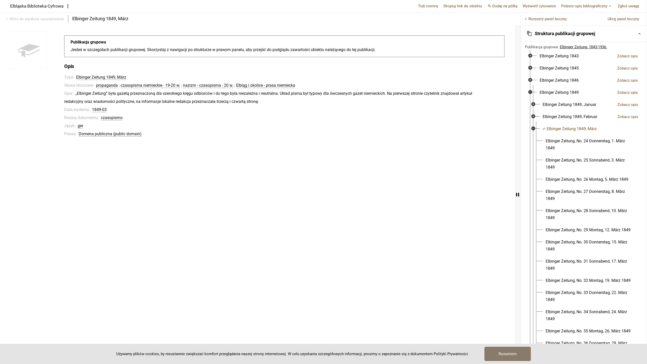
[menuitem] (559, 56)
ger (80, 125)
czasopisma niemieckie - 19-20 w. (150, 85)
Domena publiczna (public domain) (110, 133)
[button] (584, 34)
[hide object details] (518, 194)
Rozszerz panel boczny (547, 19)
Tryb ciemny (428, 6)
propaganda (107, 85)
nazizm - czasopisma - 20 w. (208, 85)
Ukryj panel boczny (623, 19)
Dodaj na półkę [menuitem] (505, 6)
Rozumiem (508, 354)
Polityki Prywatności (451, 354)
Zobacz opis (627, 56)
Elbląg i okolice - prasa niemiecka (265, 85)
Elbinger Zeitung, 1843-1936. (583, 47)
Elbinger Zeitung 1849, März (101, 77)
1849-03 (99, 109)
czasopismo (112, 117)
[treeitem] (584, 56)
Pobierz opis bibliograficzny (584, 6)
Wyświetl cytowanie (539, 6)
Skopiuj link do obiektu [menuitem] (462, 6)
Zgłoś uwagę (628, 6)
